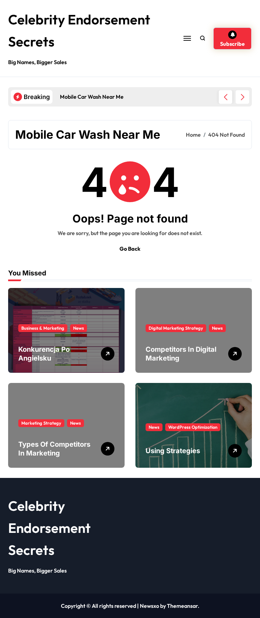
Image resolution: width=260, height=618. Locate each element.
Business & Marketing (42, 328)
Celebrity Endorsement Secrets (49, 527)
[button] (242, 97)
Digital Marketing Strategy (176, 328)
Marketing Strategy (41, 423)
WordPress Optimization (192, 427)
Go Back (130, 248)
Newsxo (149, 605)
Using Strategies (173, 451)
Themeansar (182, 605)
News (78, 328)
